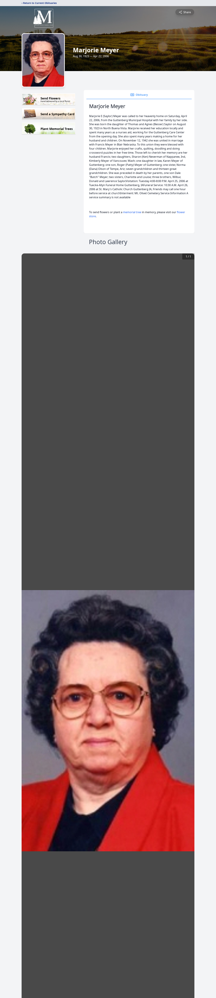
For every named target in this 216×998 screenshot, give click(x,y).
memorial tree (132, 212)
